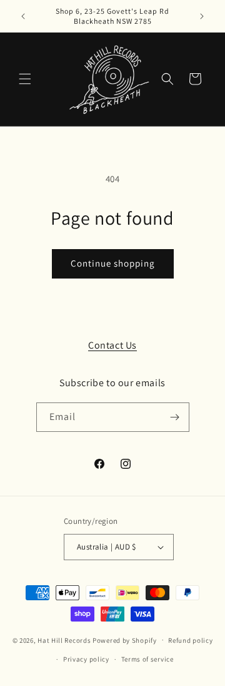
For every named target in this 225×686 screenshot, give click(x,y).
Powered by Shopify (124, 639)
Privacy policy (86, 659)
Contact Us (112, 345)
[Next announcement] (202, 16)
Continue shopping (113, 263)
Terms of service (147, 659)
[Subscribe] (175, 417)
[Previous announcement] (23, 16)
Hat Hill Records (64, 639)
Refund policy (190, 640)
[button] (25, 79)
